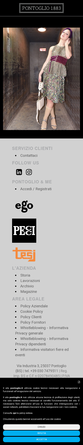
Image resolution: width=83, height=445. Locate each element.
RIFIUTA (41, 433)
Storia (25, 275)
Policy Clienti (31, 317)
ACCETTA (41, 439)
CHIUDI (41, 427)
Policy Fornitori (33, 322)
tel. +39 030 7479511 (41, 371)
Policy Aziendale (34, 306)
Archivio (27, 286)
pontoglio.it (16, 388)
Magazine (28, 291)
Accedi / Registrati (36, 189)
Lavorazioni (30, 280)
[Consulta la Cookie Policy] (79, 382)
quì (14, 413)
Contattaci (28, 155)
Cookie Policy (31, 311)
